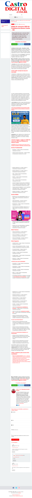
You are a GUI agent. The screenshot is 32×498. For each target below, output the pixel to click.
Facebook (27, 44)
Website (17, 390)
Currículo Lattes (21, 403)
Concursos (13, 24)
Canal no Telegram (23, 62)
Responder (14, 460)
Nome (13, 420)
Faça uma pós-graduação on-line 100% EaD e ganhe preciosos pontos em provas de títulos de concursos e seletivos (20, 108)
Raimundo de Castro (22, 24)
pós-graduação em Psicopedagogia (20, 276)
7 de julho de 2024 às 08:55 (15, 447)
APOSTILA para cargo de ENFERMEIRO (18, 261)
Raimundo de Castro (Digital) (19, 455)
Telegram (21, 44)
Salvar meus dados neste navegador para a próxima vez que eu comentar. (20, 436)
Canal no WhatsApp (23, 61)
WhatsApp (15, 44)
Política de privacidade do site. (16, 494)
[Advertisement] (20, 86)
